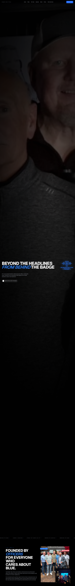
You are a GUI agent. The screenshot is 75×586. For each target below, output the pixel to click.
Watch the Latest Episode (11, 280)
